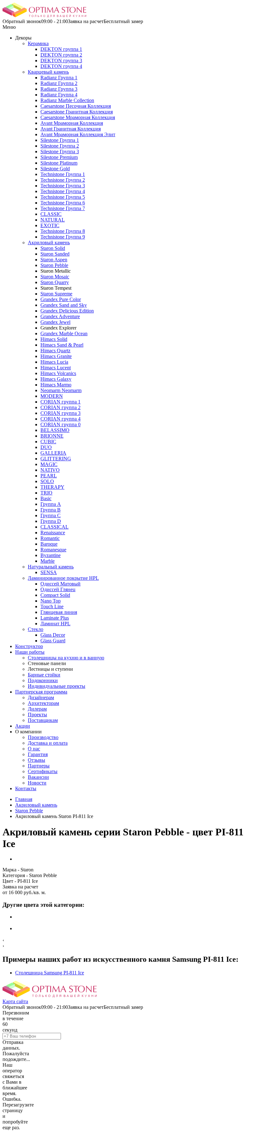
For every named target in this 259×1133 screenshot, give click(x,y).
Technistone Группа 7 (62, 208)
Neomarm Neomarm (60, 390)
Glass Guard (52, 640)
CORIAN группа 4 (60, 418)
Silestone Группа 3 (59, 151)
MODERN (51, 396)
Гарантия (38, 754)
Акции (22, 726)
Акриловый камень (49, 242)
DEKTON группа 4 (61, 66)
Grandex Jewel (55, 322)
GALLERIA (53, 453)
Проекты (37, 714)
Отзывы (36, 760)
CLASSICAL (54, 527)
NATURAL (52, 219)
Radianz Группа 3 (58, 89)
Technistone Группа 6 (62, 202)
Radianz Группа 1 (58, 77)
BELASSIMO (54, 430)
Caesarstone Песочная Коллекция (75, 106)
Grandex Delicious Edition (67, 310)
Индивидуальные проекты (56, 686)
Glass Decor (52, 635)
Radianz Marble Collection (67, 100)
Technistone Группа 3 (62, 185)
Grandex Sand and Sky (63, 305)
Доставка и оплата (48, 743)
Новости (37, 782)
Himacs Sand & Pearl (61, 345)
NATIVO (50, 470)
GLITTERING (55, 458)
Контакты (25, 788)
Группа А (50, 504)
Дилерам (37, 709)
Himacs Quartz (55, 350)
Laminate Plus (54, 618)
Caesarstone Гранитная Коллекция (76, 111)
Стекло (35, 629)
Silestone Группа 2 (59, 145)
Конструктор (29, 646)
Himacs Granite (56, 356)
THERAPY (52, 487)
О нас (34, 748)
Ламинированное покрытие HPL (63, 578)
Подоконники (43, 680)
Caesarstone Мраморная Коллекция (77, 117)
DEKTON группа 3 (61, 60)
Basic (45, 498)
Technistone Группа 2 (62, 180)
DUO (46, 447)
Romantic (50, 538)
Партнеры (39, 765)
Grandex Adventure (60, 316)
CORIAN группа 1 (60, 401)
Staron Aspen (53, 259)
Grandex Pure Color (60, 299)
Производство (43, 737)
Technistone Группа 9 (62, 236)
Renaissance (52, 532)
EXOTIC (49, 225)
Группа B (50, 509)
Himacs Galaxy (55, 379)
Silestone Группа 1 (59, 140)
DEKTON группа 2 (61, 55)
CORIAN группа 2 (60, 407)
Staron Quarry (54, 282)
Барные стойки (44, 674)
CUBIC (48, 441)
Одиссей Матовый (60, 583)
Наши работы (30, 652)
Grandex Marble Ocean (63, 333)
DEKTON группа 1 (61, 49)
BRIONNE (51, 436)
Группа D (50, 521)
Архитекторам (43, 703)
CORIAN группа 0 (60, 424)
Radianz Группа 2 (58, 83)
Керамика (38, 43)
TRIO (46, 492)
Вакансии (38, 777)
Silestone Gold (55, 168)
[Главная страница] (44, 15)
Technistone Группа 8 (62, 231)
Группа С (50, 515)
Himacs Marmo (55, 384)
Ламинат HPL (55, 623)
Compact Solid (55, 595)
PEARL (48, 475)
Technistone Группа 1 (62, 174)
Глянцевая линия (58, 612)
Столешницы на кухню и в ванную (66, 657)
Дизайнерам (41, 697)
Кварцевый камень (48, 72)
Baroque (48, 544)
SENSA (48, 572)
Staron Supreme (56, 293)
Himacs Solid (53, 339)
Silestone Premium (59, 157)
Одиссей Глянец (57, 589)
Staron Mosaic (54, 276)
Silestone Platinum (58, 163)
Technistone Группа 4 (62, 191)
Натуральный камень (51, 566)
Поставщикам (43, 720)
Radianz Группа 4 (58, 94)
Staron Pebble (54, 265)
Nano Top (50, 600)
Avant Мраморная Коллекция (71, 123)
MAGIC (48, 464)
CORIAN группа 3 (60, 413)
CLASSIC (51, 214)
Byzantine (50, 555)
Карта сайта (15, 1001)
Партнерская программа (41, 691)
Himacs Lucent (55, 367)
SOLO (47, 481)
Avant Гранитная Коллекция (70, 128)
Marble (47, 561)
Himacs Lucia (54, 362)
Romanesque (53, 549)
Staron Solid (52, 248)
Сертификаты (42, 771)
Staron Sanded (54, 254)
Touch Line (51, 606)
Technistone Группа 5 (62, 197)
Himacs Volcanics (58, 373)
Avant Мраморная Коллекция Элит (77, 134)
